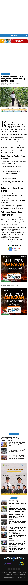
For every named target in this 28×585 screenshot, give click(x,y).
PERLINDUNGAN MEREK (21, 577)
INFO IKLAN (14, 572)
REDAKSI (9, 572)
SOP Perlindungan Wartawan (19, 574)
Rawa (9, 285)
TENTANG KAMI (4, 572)
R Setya (7, 84)
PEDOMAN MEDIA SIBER (8, 574)
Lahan (20, 284)
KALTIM (16, 284)
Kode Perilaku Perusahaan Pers (14, 576)
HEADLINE (12, 284)
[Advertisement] (14, 17)
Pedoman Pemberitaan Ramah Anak (10, 577)
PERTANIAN (4, 285)
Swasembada (14, 285)
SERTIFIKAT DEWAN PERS (22, 572)
